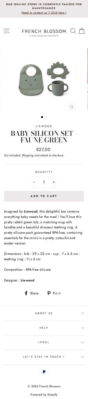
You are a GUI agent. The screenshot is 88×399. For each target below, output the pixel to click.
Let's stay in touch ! (44, 357)
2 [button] (46, 117)
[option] (44, 8)
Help (44, 328)
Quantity (44, 172)
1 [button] (42, 117)
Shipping (28, 155)
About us (44, 313)
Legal (44, 342)
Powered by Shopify (44, 394)
